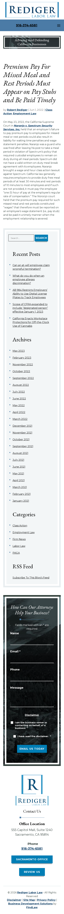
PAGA (16, 552)
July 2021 (18, 459)
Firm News (19, 539)
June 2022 (19, 398)
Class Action (20, 525)
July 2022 (19, 391)
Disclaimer (32, 715)
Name (14, 633)
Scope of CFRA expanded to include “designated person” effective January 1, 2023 (30, 308)
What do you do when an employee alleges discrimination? (28, 279)
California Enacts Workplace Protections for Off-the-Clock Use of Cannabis (31, 322)
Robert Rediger (17, 109)
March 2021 (20, 487)
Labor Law (19, 546)
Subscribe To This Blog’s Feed (31, 577)
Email (15, 651)
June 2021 (19, 466)
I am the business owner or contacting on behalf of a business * (31, 725)
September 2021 (23, 446)
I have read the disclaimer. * (34, 736)
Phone (15, 669)
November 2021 (22, 432)
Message (16, 687)
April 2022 (19, 412)
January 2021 (21, 500)
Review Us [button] (32, 871)
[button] (58, 25)
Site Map (29, 900)
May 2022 (19, 405)
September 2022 (23, 378)
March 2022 (20, 419)
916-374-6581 (26, 25)
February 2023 (22, 357)
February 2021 (22, 494)
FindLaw (32, 907)
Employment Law (24, 113)
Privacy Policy (46, 900)
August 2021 (20, 453)
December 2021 (22, 425)
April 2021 (19, 480)
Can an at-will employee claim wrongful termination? (31, 267)
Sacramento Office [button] (32, 859)
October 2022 (21, 371)
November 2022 (23, 364)
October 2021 (21, 439)
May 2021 (18, 473)
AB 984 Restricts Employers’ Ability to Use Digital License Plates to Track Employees (30, 294)
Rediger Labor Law (30, 892)
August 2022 (21, 385)
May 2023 (19, 350)
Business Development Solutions (30, 903)
